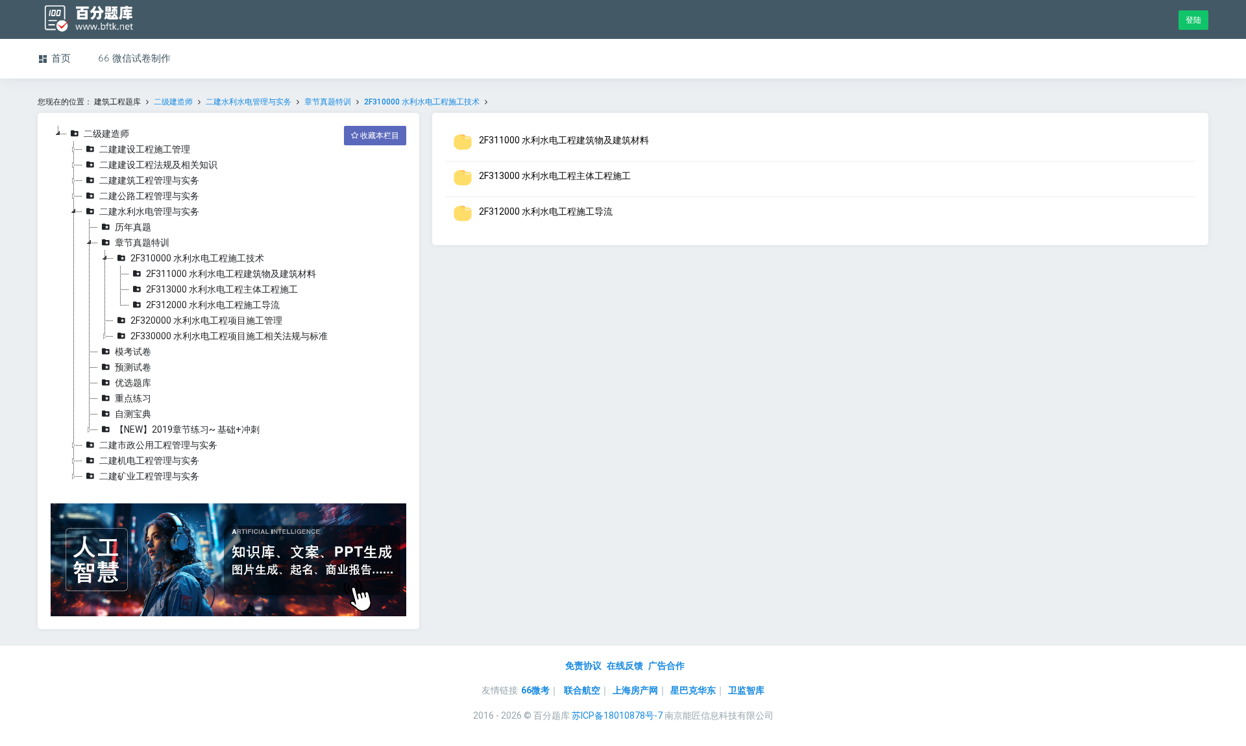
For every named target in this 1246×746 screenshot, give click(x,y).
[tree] (228, 305)
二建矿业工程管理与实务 (149, 476)
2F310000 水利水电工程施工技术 (422, 101)
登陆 (1193, 20)
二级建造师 (173, 101)
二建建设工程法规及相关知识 (158, 165)
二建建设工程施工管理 (144, 149)
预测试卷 (133, 367)
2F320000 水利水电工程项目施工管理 (206, 320)
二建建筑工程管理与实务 (149, 180)
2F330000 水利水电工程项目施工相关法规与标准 (229, 336)
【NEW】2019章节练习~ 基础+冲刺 (187, 429)
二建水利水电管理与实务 (248, 101)
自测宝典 (133, 414)
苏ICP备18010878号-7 (617, 715)
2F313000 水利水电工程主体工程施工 (222, 289)
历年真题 (133, 227)
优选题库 (133, 383)
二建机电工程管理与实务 (149, 460)
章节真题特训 (327, 101)
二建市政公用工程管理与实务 (158, 445)
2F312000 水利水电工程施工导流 (213, 305)
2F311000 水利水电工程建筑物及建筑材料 (231, 274)
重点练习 (133, 398)
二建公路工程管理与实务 (149, 196)
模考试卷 (133, 351)
